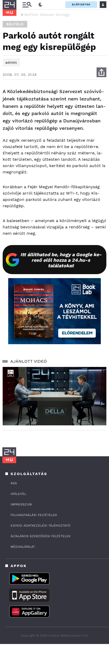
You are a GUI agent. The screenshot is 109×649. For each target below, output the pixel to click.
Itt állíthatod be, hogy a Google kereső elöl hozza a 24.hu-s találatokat (61, 260)
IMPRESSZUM (21, 504)
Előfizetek (81, 4)
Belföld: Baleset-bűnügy (47, 14)
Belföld (15, 24)
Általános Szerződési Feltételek (41, 536)
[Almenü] (27, 4)
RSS (14, 483)
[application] (54, 396)
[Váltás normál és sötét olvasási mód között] (40, 5)
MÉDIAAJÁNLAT (23, 547)
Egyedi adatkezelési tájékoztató (40, 525)
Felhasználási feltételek (34, 515)
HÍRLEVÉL (18, 494)
